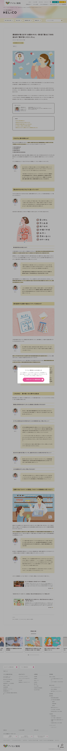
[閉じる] (49, 366)
